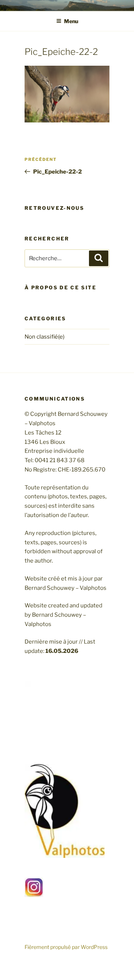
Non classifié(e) (44, 336)
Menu (71, 21)
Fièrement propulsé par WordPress (66, 947)
